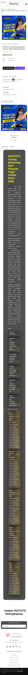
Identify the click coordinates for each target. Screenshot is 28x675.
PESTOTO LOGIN (11, 9)
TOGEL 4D (14, 135)
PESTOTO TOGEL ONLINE (14, 665)
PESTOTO (3, 9)
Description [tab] (5, 146)
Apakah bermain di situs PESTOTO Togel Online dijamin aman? (12, 400)
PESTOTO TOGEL (14, 660)
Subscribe (22, 626)
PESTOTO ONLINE (14, 662)
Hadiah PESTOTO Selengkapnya (15, 612)
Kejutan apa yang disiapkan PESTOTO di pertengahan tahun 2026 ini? (12, 386)
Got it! (4, 672)
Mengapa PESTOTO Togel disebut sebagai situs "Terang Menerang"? (12, 371)
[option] (14, 123)
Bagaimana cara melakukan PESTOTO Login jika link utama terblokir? (12, 344)
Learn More (20, 671)
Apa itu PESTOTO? (12, 333)
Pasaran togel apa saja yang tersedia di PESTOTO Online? (12, 358)
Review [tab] (12, 146)
